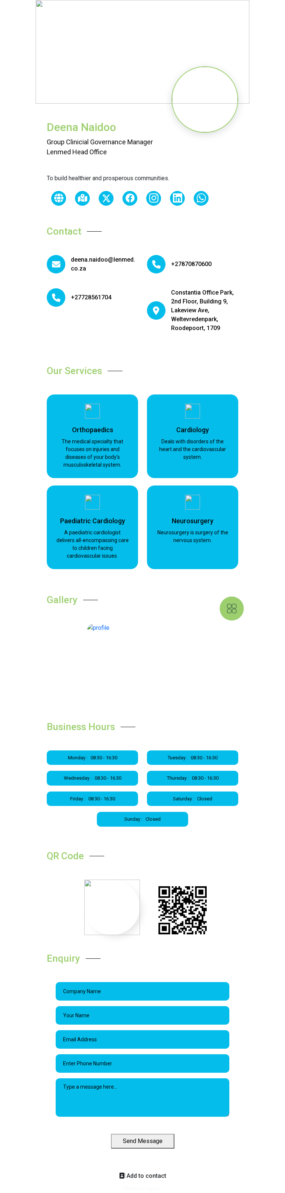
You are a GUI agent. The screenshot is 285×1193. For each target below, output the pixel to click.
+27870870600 (191, 264)
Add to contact (145, 1175)
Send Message (143, 1141)
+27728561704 (91, 297)
